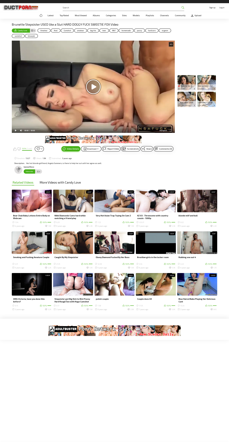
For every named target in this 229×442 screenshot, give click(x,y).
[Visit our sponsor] (93, 139)
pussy (139, 30)
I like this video (15, 149)
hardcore (152, 30)
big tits (93, 30)
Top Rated (64, 15)
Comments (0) (165, 149)
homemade (126, 30)
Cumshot (67, 30)
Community (180, 15)
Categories (111, 15)
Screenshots (133, 149)
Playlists (150, 15)
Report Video (113, 149)
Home (41, 15)
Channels (164, 15)
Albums (96, 15)
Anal (56, 30)
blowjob (31, 36)
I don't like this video (19, 149)
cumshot (18, 36)
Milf (113, 30)
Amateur (43, 30)
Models (136, 15)
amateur (80, 30)
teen (104, 30)
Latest (51, 15)
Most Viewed (81, 15)
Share (149, 149)
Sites (124, 15)
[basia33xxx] (18, 170)
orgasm (165, 30)
